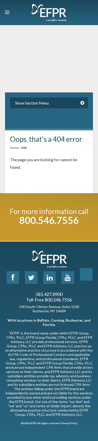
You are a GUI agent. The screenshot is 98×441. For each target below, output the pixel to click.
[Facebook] (13, 277)
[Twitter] (31, 277)
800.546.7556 (49, 220)
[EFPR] (49, 12)
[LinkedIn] (49, 277)
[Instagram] (86, 274)
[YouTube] (68, 277)
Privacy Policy (68, 423)
